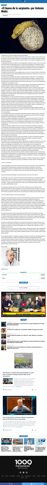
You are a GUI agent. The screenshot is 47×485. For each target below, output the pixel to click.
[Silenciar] (42, 315)
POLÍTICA (6, 476)
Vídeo (26, 477)
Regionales (43, 476)
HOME (3, 476)
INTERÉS (34, 476)
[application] (23, 304)
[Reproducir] (2, 315)
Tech (22, 476)
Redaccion (5, 15)
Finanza (22, 477)
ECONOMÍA (18, 476)
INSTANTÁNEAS (12, 476)
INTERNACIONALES (28, 476)
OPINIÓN (38, 476)
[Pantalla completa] (44, 315)
